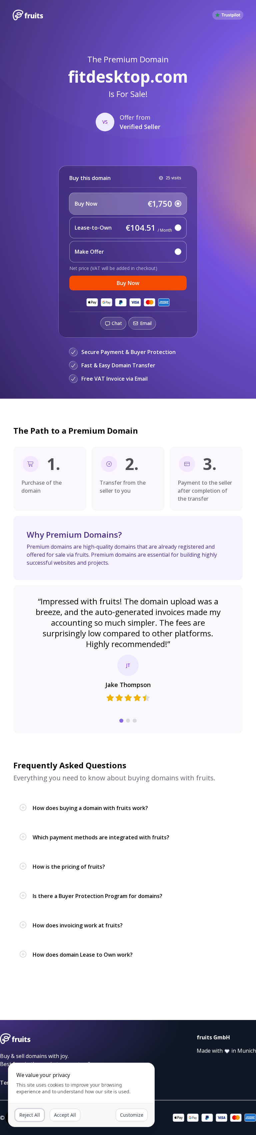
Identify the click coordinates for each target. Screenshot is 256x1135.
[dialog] (81, 1095)
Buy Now (128, 283)
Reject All (29, 1115)
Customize (131, 1115)
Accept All (65, 1115)
